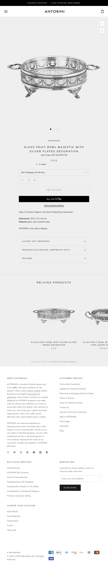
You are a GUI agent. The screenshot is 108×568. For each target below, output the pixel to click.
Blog (62, 430)
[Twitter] (14, 452)
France (10, 525)
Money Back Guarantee (70, 384)
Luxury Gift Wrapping (36, 241)
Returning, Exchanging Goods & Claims (77, 393)
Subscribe (70, 488)
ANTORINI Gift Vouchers (18, 472)
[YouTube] (34, 452)
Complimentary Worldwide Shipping (23, 491)
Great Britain (12, 511)
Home (33, 361)
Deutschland (12, 520)
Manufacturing (13, 468)
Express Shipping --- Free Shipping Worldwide (54, 3)
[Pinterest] (27, 452)
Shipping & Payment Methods (73, 388)
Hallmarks (64, 426)
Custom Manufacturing (17, 477)
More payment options (54, 205)
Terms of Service (67, 398)
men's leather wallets (30, 390)
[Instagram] (21, 452)
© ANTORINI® (13, 552)
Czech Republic (13, 516)
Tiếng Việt (11, 530)
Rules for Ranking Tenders (71, 402)
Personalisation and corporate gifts (46, 250)
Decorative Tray (44, 361)
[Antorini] (54, 11)
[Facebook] (8, 452)
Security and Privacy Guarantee (73, 412)
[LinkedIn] (40, 452)
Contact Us (64, 407)
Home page (65, 421)
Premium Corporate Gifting (19, 496)
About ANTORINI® (68, 416)
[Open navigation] (6, 11)
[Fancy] (47, 452)
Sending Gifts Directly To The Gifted (23, 486)
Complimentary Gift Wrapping (20, 482)
